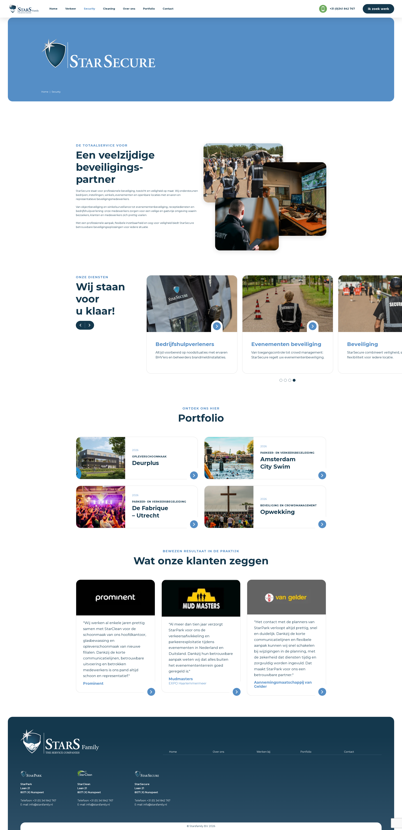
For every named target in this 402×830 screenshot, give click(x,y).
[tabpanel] (192, 324)
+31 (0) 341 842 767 (44, 800)
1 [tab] (281, 380)
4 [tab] (294, 380)
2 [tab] (285, 380)
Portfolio (305, 751)
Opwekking (277, 511)
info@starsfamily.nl (41, 804)
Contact (349, 751)
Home (44, 91)
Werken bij (263, 751)
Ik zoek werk (378, 9)
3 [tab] (289, 380)
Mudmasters (181, 679)
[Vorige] (80, 325)
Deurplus (145, 462)
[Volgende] (89, 325)
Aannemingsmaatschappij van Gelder (283, 684)
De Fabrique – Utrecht (150, 512)
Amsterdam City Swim (278, 463)
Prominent (93, 683)
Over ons (218, 751)
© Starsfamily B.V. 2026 (201, 826)
